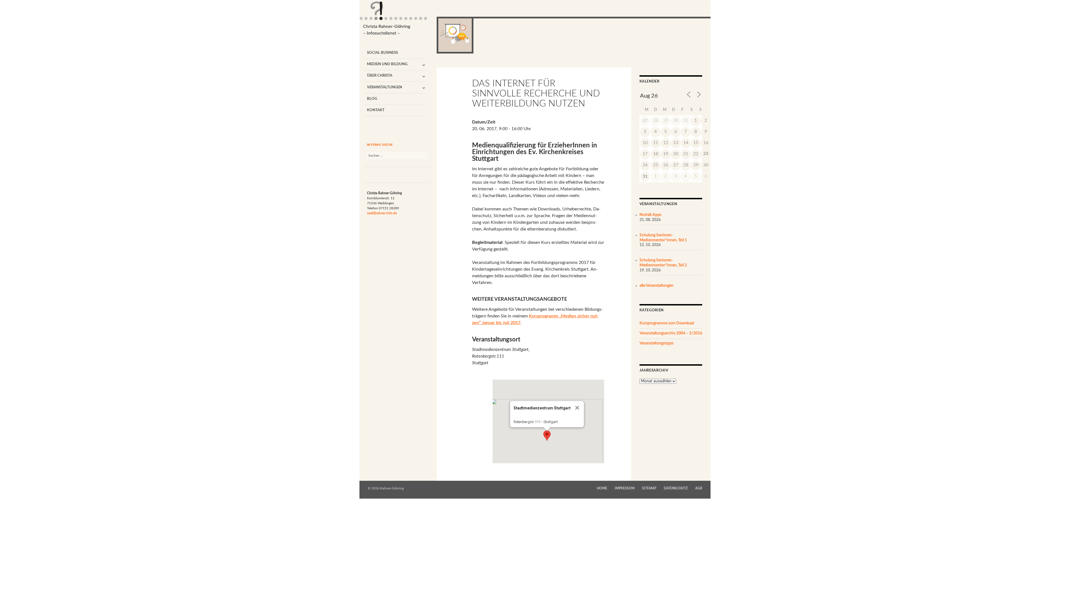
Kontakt (376, 110)
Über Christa (379, 75)
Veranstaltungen (384, 87)
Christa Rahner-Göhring (386, 29)
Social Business (382, 53)
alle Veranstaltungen (656, 286)
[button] (547, 435)
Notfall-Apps (650, 215)
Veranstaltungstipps (656, 343)
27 (645, 120)
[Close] (577, 407)
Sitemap (649, 488)
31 (645, 176)
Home (602, 488)
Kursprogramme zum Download (666, 323)
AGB (698, 488)
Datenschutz (676, 488)
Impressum (624, 488)
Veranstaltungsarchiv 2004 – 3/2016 (670, 333)
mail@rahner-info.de (382, 213)
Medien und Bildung (387, 64)
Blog (372, 99)
